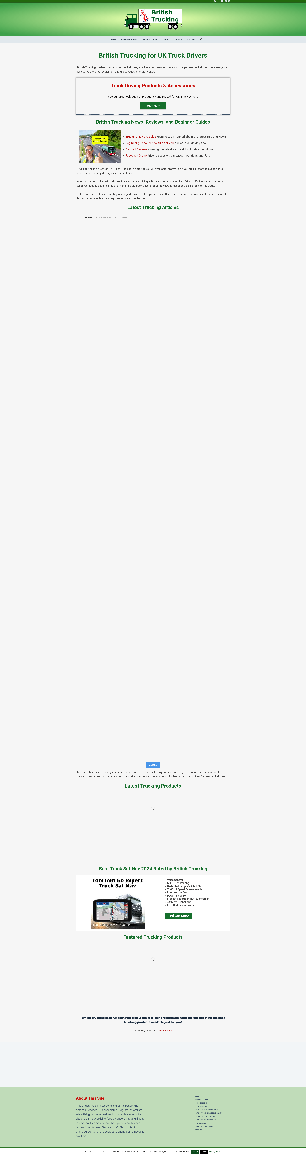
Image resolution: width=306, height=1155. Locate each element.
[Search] (201, 39)
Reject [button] (204, 1152)
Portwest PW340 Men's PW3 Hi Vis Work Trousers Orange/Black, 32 (172, 987)
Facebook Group (136, 155)
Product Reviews (136, 149)
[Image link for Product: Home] (94, 811)
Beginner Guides (129, 39)
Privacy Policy (201, 1123)
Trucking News (119, 716)
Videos (178, 39)
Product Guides (151, 39)
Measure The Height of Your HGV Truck (119, 354)
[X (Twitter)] (226, 1)
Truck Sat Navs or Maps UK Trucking (119, 444)
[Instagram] (229, 1)
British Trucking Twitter (205, 1116)
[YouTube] (222, 1)
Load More (153, 765)
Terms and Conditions (204, 1126)
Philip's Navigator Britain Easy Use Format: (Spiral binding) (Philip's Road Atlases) (211, 987)
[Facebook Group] (218, 1)
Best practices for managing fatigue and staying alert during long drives (119, 623)
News (166, 39)
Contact (198, 1130)
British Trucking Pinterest (205, 1120)
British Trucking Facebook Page (207, 1110)
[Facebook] (215, 1)
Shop (113, 39)
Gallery (191, 39)
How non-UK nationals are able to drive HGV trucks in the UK (119, 265)
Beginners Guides (119, 268)
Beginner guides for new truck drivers (150, 143)
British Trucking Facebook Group (208, 1113)
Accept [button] (195, 1152)
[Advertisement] (147, 1062)
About (197, 1096)
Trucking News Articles (141, 136)
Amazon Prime (165, 1030)
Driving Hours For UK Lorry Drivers (119, 534)
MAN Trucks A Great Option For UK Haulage (119, 713)
